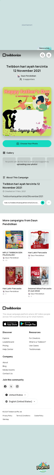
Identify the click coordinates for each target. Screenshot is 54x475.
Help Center (8, 349)
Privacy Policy (7, 416)
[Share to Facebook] (5, 386)
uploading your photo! (27, 164)
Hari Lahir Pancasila (37, 252)
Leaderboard (8, 342)
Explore (6, 338)
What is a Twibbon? (37, 342)
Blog (4, 366)
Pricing (5, 345)
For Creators (34, 338)
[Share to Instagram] (17, 386)
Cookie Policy (38, 416)
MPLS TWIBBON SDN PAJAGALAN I (12, 253)
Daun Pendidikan (12, 258)
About (5, 362)
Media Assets (9, 370)
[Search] (42, 55)
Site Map (6, 419)
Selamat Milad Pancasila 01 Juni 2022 (39, 289)
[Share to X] (11, 386)
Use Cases (34, 345)
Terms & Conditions (23, 416)
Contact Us (8, 373)
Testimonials (34, 349)
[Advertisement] (27, 26)
